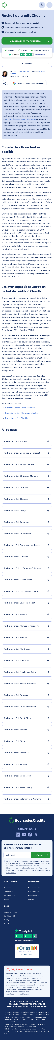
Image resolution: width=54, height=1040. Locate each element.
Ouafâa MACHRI (23, 71)
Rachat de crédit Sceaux (15, 729)
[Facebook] (30, 835)
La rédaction (8, 892)
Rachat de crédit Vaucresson (17, 775)
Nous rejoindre (9, 895)
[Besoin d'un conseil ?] (42, 5)
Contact (31, 899)
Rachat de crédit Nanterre (16, 660)
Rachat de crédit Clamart (16, 499)
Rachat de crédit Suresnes (16, 752)
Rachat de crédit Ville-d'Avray (18, 787)
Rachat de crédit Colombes (16, 522)
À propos (7, 888)
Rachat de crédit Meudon (16, 637)
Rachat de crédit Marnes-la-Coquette (21, 626)
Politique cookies (10, 920)
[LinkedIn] (18, 835)
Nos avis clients (34, 888)
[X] (36, 835)
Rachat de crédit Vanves (15, 764)
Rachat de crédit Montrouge (17, 649)
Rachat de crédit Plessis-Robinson (20, 683)
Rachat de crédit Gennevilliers (18, 579)
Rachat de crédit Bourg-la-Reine (20, 407)
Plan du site (8, 924)
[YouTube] (24, 835)
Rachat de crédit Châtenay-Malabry (21, 413)
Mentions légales (10, 912)
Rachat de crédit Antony (15, 441)
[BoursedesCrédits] (27, 820)
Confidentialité (9, 916)
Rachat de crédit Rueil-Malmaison (20, 706)
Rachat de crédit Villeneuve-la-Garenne (22, 799)
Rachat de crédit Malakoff (16, 614)
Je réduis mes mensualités (25, 40)
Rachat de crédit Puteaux (16, 695)
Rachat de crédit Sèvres (15, 741)
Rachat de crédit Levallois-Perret (19, 602)
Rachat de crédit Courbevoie (17, 533)
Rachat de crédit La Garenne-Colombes (22, 568)
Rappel (6, 899)
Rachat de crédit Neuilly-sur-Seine (20, 672)
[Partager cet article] (5, 83)
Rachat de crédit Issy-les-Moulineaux (21, 591)
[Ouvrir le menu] (49, 5)
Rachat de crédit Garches (16, 556)
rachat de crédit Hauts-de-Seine (21, 119)
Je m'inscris (38, 855)
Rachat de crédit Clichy (15, 510)
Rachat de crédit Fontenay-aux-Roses (22, 545)
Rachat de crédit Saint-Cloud (17, 718)
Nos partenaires (34, 892)
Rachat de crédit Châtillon (17, 418)
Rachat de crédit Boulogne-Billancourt (22, 453)
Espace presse (33, 895)
